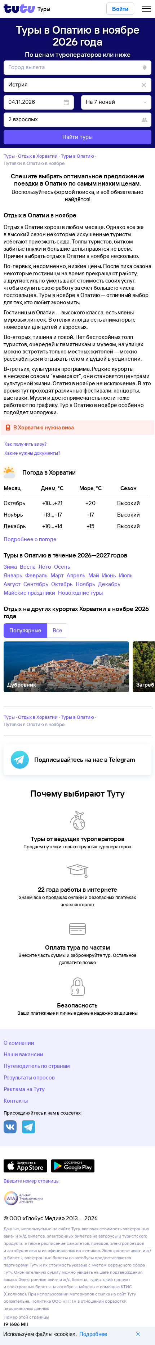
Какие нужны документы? (32, 453)
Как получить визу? (25, 444)
